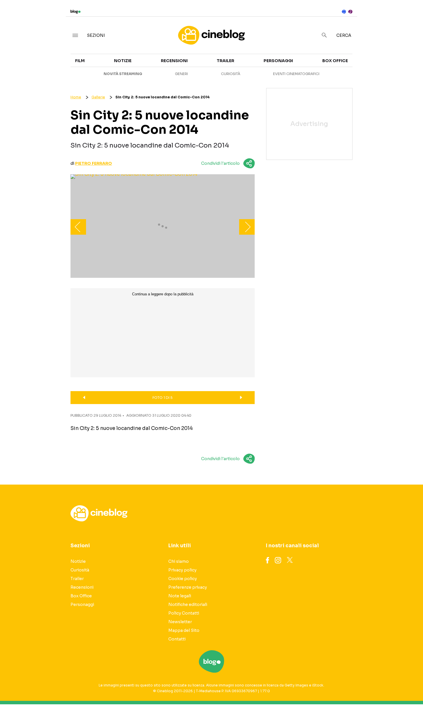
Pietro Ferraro (93, 163)
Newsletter (180, 621)
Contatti (177, 639)
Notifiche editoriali (187, 604)
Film (80, 60)
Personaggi (278, 60)
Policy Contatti (183, 613)
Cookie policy (182, 578)
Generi (181, 74)
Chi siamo (178, 561)
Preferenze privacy (187, 587)
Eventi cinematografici (296, 74)
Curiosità (230, 74)
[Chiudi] (409, 16)
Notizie (123, 60)
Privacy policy (182, 570)
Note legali (179, 595)
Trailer (364, 56)
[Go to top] (363, 706)
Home (75, 97)
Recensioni (174, 60)
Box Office (368, 66)
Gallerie (98, 97)
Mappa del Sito (183, 630)
